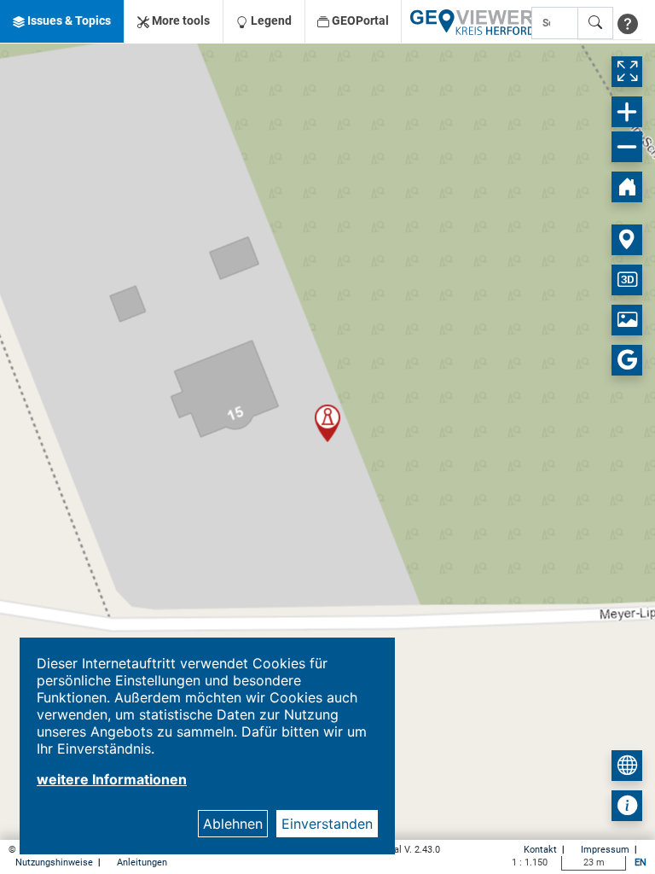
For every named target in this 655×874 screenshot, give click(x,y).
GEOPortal (359, 20)
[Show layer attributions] (627, 805)
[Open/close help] (627, 23)
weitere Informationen (112, 779)
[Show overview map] (627, 765)
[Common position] (627, 239)
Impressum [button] (606, 849)
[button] (62, 21)
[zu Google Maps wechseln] (627, 360)
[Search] (595, 23)
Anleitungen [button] (142, 862)
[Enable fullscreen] (627, 71)
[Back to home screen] (627, 187)
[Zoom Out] (627, 146)
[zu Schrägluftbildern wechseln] (627, 320)
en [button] (640, 862)
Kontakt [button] (541, 849)
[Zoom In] (627, 111)
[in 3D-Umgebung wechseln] (627, 280)
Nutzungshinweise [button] (55, 862)
